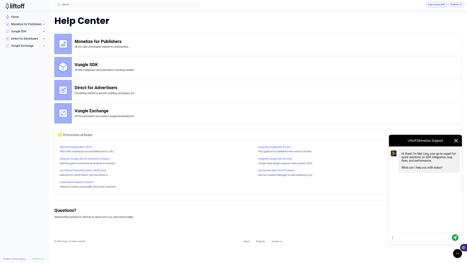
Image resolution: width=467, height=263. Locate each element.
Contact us (277, 241)
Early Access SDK (436, 4)
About (247, 241)
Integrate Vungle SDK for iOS (274, 147)
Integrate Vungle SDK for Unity (275, 158)
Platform (37, 259)
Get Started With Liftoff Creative (276, 170)
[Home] (15, 5)
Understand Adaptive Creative (76, 182)
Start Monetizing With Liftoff (76, 147)
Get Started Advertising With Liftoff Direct (83, 170)
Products (260, 241)
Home (15, 17)
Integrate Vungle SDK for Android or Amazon (85, 158)
